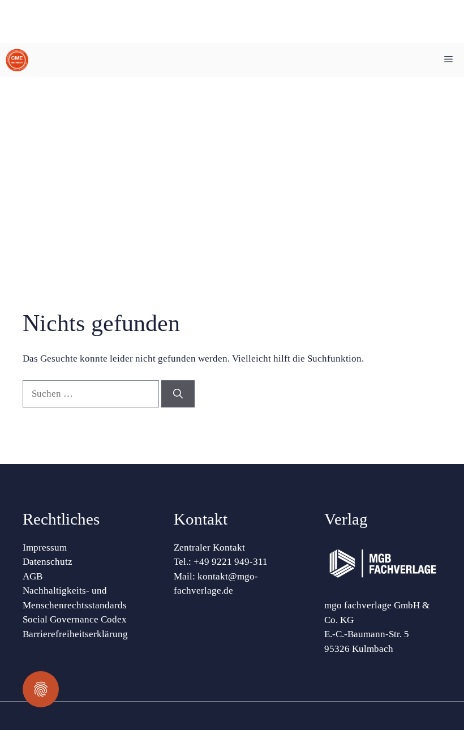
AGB (32, 576)
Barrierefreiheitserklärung (75, 634)
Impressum (45, 547)
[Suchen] (178, 393)
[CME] (17, 60)
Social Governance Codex (75, 619)
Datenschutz (47, 561)
